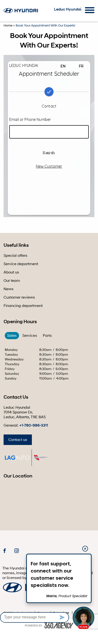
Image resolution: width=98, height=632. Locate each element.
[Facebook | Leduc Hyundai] (4, 551)
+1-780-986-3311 (33, 425)
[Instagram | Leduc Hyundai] (16, 551)
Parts (47, 335)
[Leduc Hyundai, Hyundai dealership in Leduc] (21, 10)
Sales (12, 335)
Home (8, 25)
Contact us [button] (17, 439)
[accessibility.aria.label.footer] (59, 625)
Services (29, 335)
